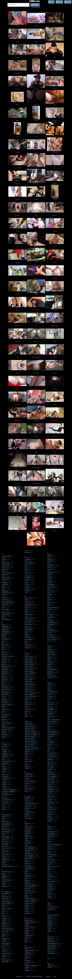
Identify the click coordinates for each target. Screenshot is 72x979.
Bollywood (5, 701)
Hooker (27, 631)
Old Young (28, 954)
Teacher (49, 846)
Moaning (27, 880)
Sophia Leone (51, 753)
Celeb (3, 758)
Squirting (50, 763)
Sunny (49, 811)
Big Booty (5, 671)
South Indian (51, 756)
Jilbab (26, 759)
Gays (26, 566)
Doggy (4, 861)
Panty (49, 567)
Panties (49, 564)
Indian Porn (28, 686)
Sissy (48, 718)
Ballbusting (5, 628)
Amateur (4, 567)
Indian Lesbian (29, 678)
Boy (3, 713)
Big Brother (5, 673)
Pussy (49, 641)
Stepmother (51, 789)
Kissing (27, 783)
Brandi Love (5, 714)
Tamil (49, 838)
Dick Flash (5, 851)
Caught (4, 753)
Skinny (49, 726)
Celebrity (5, 756)
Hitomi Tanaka (29, 618)
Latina (26, 800)
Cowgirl (4, 788)
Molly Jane (28, 883)
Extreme (4, 886)
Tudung (49, 888)
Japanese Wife (29, 749)
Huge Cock (28, 646)
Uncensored (51, 906)
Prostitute (50, 621)
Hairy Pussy (28, 598)
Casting (4, 749)
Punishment (51, 631)
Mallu (26, 838)
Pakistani (50, 559)
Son (48, 751)
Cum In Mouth (6, 799)
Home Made (28, 621)
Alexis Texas (5, 564)
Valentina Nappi (52, 915)
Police (49, 604)
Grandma (27, 577)
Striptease (50, 803)
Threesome (51, 859)
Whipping (50, 942)
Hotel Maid (28, 639)
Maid (26, 825)
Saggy (49, 683)
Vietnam (50, 921)
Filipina (4, 920)
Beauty (4, 654)
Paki (48, 562)
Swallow (50, 814)
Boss (3, 711)
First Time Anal (6, 928)
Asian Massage (6, 601)
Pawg (49, 576)
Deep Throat (6, 829)
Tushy (49, 893)
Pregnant (50, 614)
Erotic (3, 883)
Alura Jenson (6, 566)
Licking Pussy (29, 811)
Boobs (4, 706)
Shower (49, 711)
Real (48, 656)
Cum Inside (5, 801)
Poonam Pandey (52, 607)
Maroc (27, 845)
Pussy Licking (51, 639)
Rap (48, 647)
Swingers (50, 818)
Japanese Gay (29, 729)
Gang (26, 561)
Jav (26, 756)
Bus (3, 738)
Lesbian (27, 808)
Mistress (27, 877)
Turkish (49, 889)
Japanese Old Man (30, 743)
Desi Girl (4, 839)
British (4, 726)
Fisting (4, 935)
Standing (50, 773)
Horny (26, 632)
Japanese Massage (30, 734)
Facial (3, 895)
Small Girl (50, 743)
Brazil (3, 718)
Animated (5, 582)
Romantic (50, 671)
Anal (3, 576)
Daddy (4, 816)
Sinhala (49, 714)
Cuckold (4, 798)
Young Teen (51, 965)
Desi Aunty (5, 836)
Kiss (26, 785)
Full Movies (5, 960)
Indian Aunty (28, 661)
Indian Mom (28, 683)
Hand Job (27, 601)
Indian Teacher (29, 689)
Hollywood (28, 619)
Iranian (27, 711)
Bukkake (4, 734)
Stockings (50, 796)
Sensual (49, 696)
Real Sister (50, 652)
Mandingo (28, 842)
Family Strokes (6, 901)
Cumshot (4, 803)
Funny (26, 551)
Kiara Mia (28, 780)
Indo (26, 706)
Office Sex (28, 947)
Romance (50, 667)
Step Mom (50, 779)
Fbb (3, 913)
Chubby (4, 769)
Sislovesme (50, 716)
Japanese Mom (29, 739)
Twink (49, 896)
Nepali (27, 925)
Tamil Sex (50, 836)
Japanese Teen (29, 746)
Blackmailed (5, 693)
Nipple (27, 930)
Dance (4, 819)
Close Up (4, 774)
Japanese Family (30, 726)
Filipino (4, 921)
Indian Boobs (29, 666)
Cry (3, 796)
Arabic (4, 587)
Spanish (49, 758)
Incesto (27, 653)
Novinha (27, 932)
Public (49, 626)
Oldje (26, 955)
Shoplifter (50, 708)
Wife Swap (50, 948)
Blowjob (4, 699)
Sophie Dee (51, 754)
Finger (4, 925)
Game (26, 557)
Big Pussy (5, 679)
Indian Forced (29, 671)
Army (3, 596)
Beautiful (5, 653)
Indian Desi (28, 669)
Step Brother (51, 774)
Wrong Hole (51, 953)
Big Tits (4, 681)
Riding (49, 661)
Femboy (4, 916)
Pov (48, 612)
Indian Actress (29, 658)
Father (4, 910)
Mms (26, 878)
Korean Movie (29, 788)
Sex (48, 701)
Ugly (48, 903)
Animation (5, 584)
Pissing (49, 594)
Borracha (4, 709)
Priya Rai (50, 617)
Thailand (50, 856)
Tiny (48, 871)
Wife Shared (51, 945)
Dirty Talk (5, 854)
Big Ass (4, 664)
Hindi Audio (28, 614)
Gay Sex (27, 564)
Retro (49, 659)
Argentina (5, 591)
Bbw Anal (5, 644)
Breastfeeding (6, 723)
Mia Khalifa (28, 867)
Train (48, 878)
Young (49, 967)
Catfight (4, 751)
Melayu (27, 862)
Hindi (26, 616)
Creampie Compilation (9, 789)
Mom (26, 895)
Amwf (4, 571)
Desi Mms (5, 844)
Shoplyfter (50, 709)
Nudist (27, 937)
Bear (3, 651)
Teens (49, 849)
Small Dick (50, 741)
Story (49, 798)
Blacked (4, 691)
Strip (48, 804)
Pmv (48, 601)
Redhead (50, 657)
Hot (26, 642)
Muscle (27, 910)
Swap (49, 816)
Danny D (4, 826)
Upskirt (49, 910)
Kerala (27, 778)
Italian (26, 716)
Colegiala (4, 776)
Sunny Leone (51, 809)
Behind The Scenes (8, 656)
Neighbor (27, 923)
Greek (27, 582)
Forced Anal (5, 943)
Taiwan (49, 828)
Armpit (4, 594)
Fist (3, 936)
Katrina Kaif (28, 775)
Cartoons (4, 744)
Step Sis (49, 784)
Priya (49, 619)
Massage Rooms (30, 847)
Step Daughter (52, 776)
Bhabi (3, 663)
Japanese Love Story (31, 733)
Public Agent (51, 622)
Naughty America (30, 922)
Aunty (4, 616)
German (27, 569)
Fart (3, 906)
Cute (3, 808)
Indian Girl (28, 676)
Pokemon (50, 602)
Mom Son (28, 888)
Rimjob (49, 664)
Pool (48, 606)
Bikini (3, 684)
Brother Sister (6, 729)
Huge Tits (28, 647)
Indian (26, 699)
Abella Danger (6, 556)
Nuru (26, 942)
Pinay (49, 589)
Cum (3, 804)
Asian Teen (5, 604)
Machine (27, 823)
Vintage (49, 925)
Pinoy (49, 592)
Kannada (27, 773)
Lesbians (27, 806)
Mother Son (28, 903)
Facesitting (5, 893)
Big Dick (4, 678)
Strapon (49, 801)
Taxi (48, 843)
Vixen (49, 930)
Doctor (4, 856)
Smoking (50, 748)
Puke (49, 627)
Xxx (48, 958)
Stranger (50, 799)
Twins (49, 898)
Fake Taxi (5, 898)
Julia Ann (27, 766)
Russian (49, 677)
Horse (26, 634)
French (4, 951)
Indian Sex (28, 688)
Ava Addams (5, 619)
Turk (48, 891)
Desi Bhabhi (5, 838)
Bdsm (3, 648)
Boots (3, 708)
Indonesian (28, 703)
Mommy (27, 890)
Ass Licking (5, 609)
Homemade (28, 624)
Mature (27, 860)
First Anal (5, 926)
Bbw (3, 646)
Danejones (5, 821)
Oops (26, 964)
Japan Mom (28, 723)
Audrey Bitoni (6, 612)
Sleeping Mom (51, 731)
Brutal (4, 733)
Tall (48, 829)
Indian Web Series (30, 696)
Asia (3, 607)
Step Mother (51, 781)
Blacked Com (6, 689)
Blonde (4, 698)
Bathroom (5, 639)
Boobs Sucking (6, 704)
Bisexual (4, 686)
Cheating (4, 763)
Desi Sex (4, 846)
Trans (49, 883)
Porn (48, 611)
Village (49, 923)
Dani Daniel (5, 824)
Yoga (48, 964)
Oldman (27, 957)
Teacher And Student (54, 844)
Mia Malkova (29, 868)
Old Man (27, 952)
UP (55, 976)
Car (3, 748)
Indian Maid (28, 679)
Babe (3, 624)
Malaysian (28, 832)
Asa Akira (5, 597)
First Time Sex (6, 930)
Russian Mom (51, 676)
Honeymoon (28, 627)
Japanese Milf (29, 738)
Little (26, 816)
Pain (48, 557)
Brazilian (4, 716)
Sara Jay (50, 684)
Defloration (5, 833)
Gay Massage (29, 562)
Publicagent (51, 624)
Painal (49, 554)
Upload (68, 2)
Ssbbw (49, 771)
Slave (49, 729)
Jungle (27, 768)
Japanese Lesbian (30, 731)
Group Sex (28, 589)
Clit (3, 773)
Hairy (26, 599)
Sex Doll (50, 698)
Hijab (26, 613)
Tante (49, 839)
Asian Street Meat (7, 602)
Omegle (27, 960)
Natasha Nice (29, 920)
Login (52, 2)
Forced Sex (5, 945)
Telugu (49, 853)
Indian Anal (28, 659)
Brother (4, 731)
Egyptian (4, 876)
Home (26, 626)
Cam (3, 743)
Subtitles (50, 808)
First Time (5, 931)
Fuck (3, 958)
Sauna (49, 689)
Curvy (3, 806)
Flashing (4, 938)
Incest (26, 654)
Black (3, 696)
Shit (48, 706)
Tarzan (49, 841)
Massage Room (29, 848)
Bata (3, 636)
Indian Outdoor (29, 684)
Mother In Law (29, 902)
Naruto (27, 918)
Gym (26, 592)
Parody (49, 569)
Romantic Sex (51, 669)
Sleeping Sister (52, 734)
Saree (49, 686)
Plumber (50, 599)
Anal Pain (5, 574)
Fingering (5, 923)
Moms (26, 893)
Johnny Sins (28, 761)
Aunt (3, 617)
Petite (49, 582)
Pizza (49, 597)
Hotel (26, 641)
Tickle (49, 861)
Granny (27, 581)
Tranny (49, 879)
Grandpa (27, 579)
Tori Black (50, 876)
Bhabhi (4, 661)
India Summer (29, 656)
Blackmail (5, 694)
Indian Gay (28, 674)
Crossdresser (6, 794)
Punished (50, 629)
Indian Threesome (30, 693)
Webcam (50, 938)
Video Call (50, 918)
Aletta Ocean (6, 562)
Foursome (5, 950)
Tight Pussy (51, 866)
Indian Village (29, 694)
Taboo (49, 826)
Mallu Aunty (28, 837)
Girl (26, 574)
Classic (4, 771)
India (26, 701)
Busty (3, 736)
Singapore (50, 713)
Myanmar (27, 913)
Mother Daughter (30, 900)
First (3, 933)
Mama (26, 840)
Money (27, 897)
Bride (3, 724)
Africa (4, 561)
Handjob (27, 603)
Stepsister (50, 791)
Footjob (4, 940)
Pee (48, 579)
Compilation (5, 778)
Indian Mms (28, 681)
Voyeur (49, 931)
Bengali (4, 658)
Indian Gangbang (30, 673)
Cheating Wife (6, 761)
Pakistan (50, 561)
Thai (48, 858)
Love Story (28, 818)
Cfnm (3, 759)
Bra (3, 721)
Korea (26, 791)
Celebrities (5, 754)
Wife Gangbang (52, 943)
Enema (4, 881)
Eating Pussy (6, 871)
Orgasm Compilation (31, 965)
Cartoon (4, 746)
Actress (4, 557)
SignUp (60, 2)
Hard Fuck (28, 606)
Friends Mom (6, 953)
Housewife (28, 644)
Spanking (50, 759)
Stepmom (50, 788)
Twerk (49, 894)
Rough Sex (50, 672)
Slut (48, 739)
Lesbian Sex (28, 805)
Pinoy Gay (50, 591)
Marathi (27, 843)
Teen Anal (50, 848)
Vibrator (50, 916)
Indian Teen (28, 691)
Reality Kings (51, 654)
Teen (48, 851)
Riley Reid (50, 662)
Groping (27, 587)
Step (48, 794)
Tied (48, 864)
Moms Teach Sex (30, 892)
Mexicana (28, 863)
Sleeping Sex (51, 733)
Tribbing (49, 884)
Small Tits (50, 744)
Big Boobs (5, 668)
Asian (3, 606)
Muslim (27, 912)
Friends (4, 955)
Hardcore (27, 608)
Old (26, 959)
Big (3, 683)
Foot (3, 941)
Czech (4, 809)
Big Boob (4, 669)
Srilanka (49, 769)
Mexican (27, 865)
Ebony (4, 873)
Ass (3, 611)
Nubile (27, 933)
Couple (4, 784)
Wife (49, 950)
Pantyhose (50, 566)
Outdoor (27, 970)
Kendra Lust (28, 776)
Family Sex (5, 900)
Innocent (27, 708)
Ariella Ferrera (6, 592)
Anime (4, 586)
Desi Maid (5, 843)
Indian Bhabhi (29, 663)
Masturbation (29, 857)
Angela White (6, 577)
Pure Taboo (51, 636)
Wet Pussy (50, 940)
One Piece (28, 962)
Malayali (27, 830)
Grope (27, 586)
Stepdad (50, 786)
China (3, 766)
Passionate (50, 572)
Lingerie (27, 813)
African (4, 559)
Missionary (28, 875)
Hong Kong (28, 629)
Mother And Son (30, 898)
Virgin (49, 928)
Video (49, 920)
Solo (48, 749)
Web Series (51, 937)
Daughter (5, 828)
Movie (27, 908)
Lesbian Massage (30, 803)
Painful (49, 556)
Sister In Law (51, 723)
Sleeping (50, 736)
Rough (49, 674)
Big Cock (4, 676)
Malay (26, 835)
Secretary (50, 693)
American (5, 569)
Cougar (4, 783)
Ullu (48, 905)
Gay (26, 567)
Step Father (51, 778)
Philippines (50, 584)
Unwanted (50, 908)
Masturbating (29, 855)
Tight (49, 868)
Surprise (50, 813)
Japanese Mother (30, 741)
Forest (4, 948)
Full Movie (5, 961)
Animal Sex (5, 579)
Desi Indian (5, 841)
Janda (26, 721)
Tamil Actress (51, 831)
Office (27, 949)
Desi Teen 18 (6, 848)
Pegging (49, 581)
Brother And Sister (7, 728)
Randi (49, 646)
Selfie (49, 694)
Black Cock (5, 688)
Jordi (26, 764)
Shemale (50, 704)
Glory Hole (28, 576)
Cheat (4, 764)
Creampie (5, 793)
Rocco (49, 666)
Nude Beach (28, 935)
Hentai (27, 611)
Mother (27, 905)
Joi (25, 763)
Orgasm (27, 967)
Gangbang (28, 559)
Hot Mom (28, 637)
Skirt (48, 728)
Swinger (50, 819)
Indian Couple (29, 668)
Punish (49, 632)
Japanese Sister (29, 744)
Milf (26, 872)
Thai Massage (51, 854)
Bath (3, 641)
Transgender (51, 881)
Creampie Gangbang (8, 791)
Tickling (49, 863)
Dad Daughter (6, 814)
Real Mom (50, 651)
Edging (4, 875)
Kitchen (27, 786)
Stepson (50, 793)
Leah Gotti (28, 801)
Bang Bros (5, 629)
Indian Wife (28, 698)
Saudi (49, 688)
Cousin (4, 786)
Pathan (49, 574)
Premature (50, 616)
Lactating (27, 796)
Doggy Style (5, 859)
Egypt (3, 878)
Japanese (27, 751)
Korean (27, 790)
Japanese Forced (30, 728)
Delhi (3, 834)
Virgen (49, 926)
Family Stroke (6, 903)
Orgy (26, 969)
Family (4, 905)
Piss (48, 596)
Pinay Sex (50, 586)
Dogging (4, 858)
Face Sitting (5, 891)
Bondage (4, 703)
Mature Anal (28, 858)
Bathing (4, 638)
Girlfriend (28, 572)
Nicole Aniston (29, 927)
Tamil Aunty (51, 834)
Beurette (4, 659)
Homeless (28, 623)
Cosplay (4, 781)
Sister (49, 724)
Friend (4, 956)
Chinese (4, 768)
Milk (26, 873)
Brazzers (4, 719)
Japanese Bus (29, 724)
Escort (4, 885)
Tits (48, 873)
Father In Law (6, 908)
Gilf (26, 571)
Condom (4, 779)
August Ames (6, 614)
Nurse (26, 940)
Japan (26, 754)
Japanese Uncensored (31, 748)
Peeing (49, 577)
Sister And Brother (53, 719)
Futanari (27, 552)
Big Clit (4, 674)
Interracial (28, 709)
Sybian (49, 821)
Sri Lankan (50, 766)
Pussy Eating (51, 637)
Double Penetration (8, 866)
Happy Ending (29, 604)
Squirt (49, 764)
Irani (26, 713)
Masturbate (28, 853)
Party (49, 571)
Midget (27, 870)
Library (27, 810)
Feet (3, 915)
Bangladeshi (5, 631)
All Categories (36, 7)
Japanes (27, 753)
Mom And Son (29, 887)
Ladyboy (27, 798)
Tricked (49, 886)
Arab (3, 589)
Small (49, 746)
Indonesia (28, 704)
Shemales (50, 703)
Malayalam (28, 828)
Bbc (3, 643)
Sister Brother (51, 721)
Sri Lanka (50, 768)
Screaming (50, 691)
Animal (4, 581)
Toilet (49, 874)
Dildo (3, 853)
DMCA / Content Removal (34, 976)
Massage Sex (29, 850)
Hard (26, 609)
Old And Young (29, 950)
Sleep (49, 738)
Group (27, 591)
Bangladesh (5, 633)
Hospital (27, 636)
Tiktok (49, 869)
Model (27, 882)
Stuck (49, 806)
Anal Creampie (6, 572)
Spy (48, 761)
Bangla (4, 634)
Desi (3, 849)
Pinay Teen (50, 587)
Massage (27, 852)
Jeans (26, 758)
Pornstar (50, 609)
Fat (3, 911)
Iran (26, 714)
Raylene (49, 649)
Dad (3, 818)
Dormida (4, 864)
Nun (26, 938)
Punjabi (49, 634)
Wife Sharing (51, 947)
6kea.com (19, 976)
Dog (3, 863)
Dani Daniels (6, 823)
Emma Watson (6, 880)
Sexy (48, 699)
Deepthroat (5, 831)
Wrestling (50, 952)
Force (3, 946)
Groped (27, 584)
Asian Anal (5, 599)
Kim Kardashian (29, 781)
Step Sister (50, 783)
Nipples (27, 928)
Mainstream (28, 827)
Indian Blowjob (29, 664)
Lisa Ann (27, 815)
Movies (27, 907)
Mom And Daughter (31, 885)
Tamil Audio (51, 833)
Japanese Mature (30, 736)
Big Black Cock (6, 666)
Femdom (4, 918)
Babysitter (5, 626)
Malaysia (27, 833)
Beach (4, 649)
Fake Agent (5, 896)
